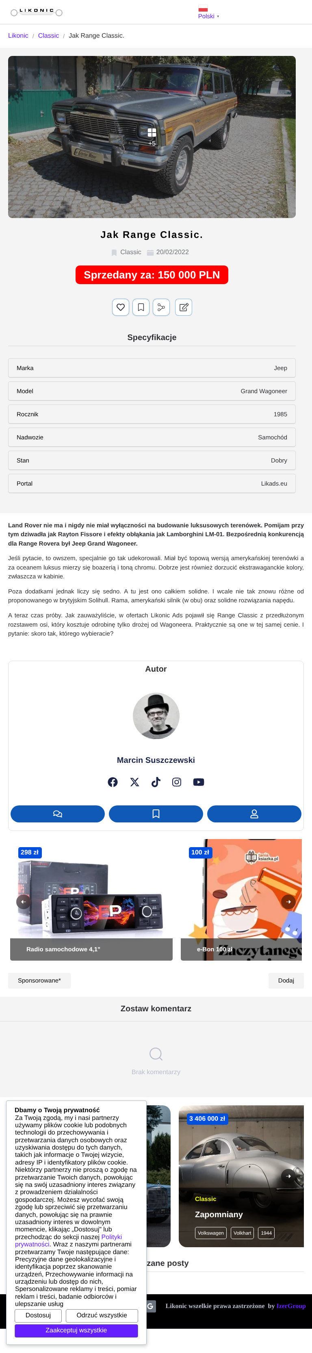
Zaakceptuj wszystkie (76, 1330)
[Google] (150, 1306)
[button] (120, 307)
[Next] (288, 902)
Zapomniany (219, 1214)
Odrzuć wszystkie (101, 1315)
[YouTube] (198, 782)
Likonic (18, 35)
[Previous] (23, 902)
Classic (48, 35)
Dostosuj (38, 1315)
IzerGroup (291, 1306)
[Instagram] (176, 782)
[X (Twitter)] (135, 782)
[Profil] (254, 813)
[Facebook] (113, 782)
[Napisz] (58, 813)
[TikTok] (156, 782)
